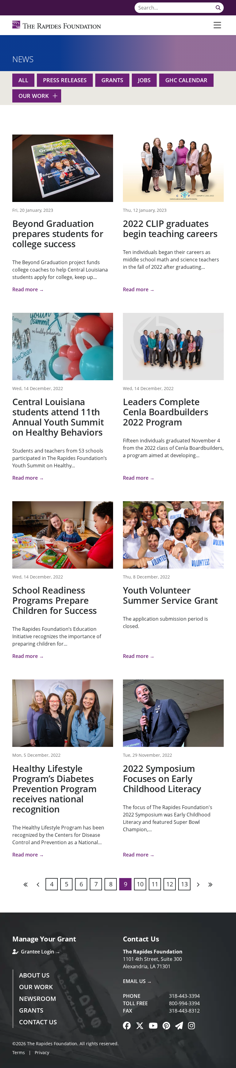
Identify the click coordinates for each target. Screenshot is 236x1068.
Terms (18, 1052)
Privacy (42, 1052)
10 (140, 884)
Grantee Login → (40, 951)
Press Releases (65, 80)
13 (184, 884)
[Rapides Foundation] (56, 25)
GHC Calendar (186, 80)
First (26, 884)
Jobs (144, 80)
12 (169, 884)
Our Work (33, 95)
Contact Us (38, 1022)
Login (4, 1063)
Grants (112, 80)
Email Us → (137, 981)
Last (210, 884)
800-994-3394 (184, 1003)
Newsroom (37, 998)
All (23, 80)
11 (154, 884)
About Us (34, 975)
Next (198, 884)
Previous (38, 884)
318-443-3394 (184, 996)
